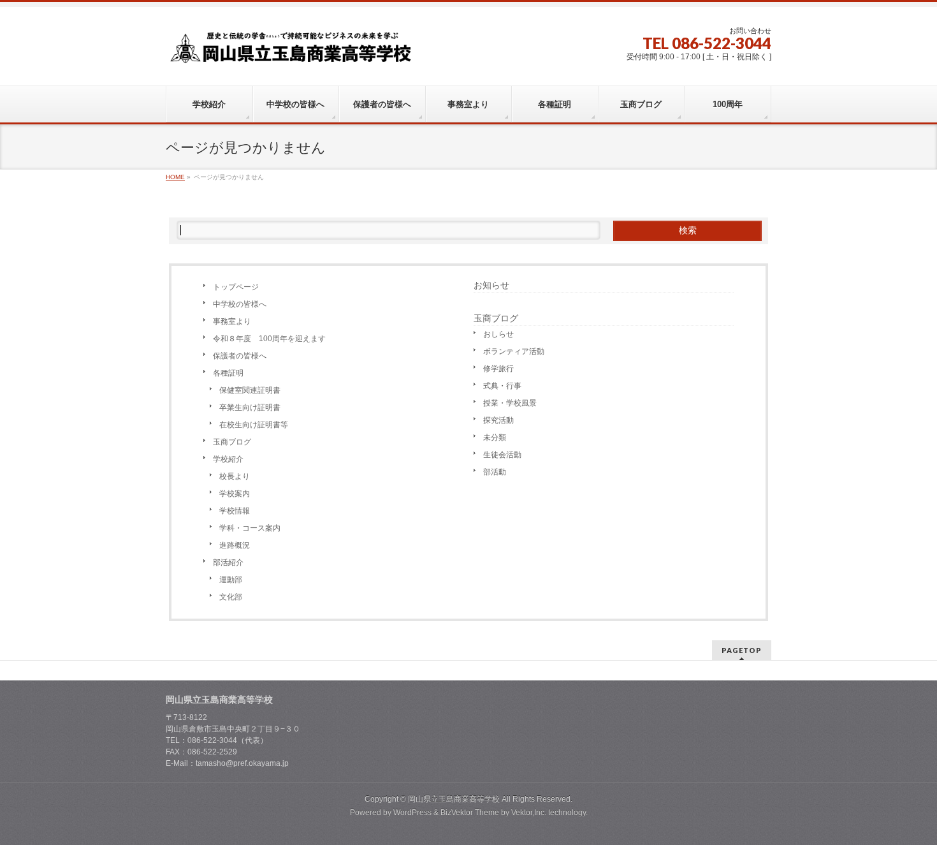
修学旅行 (498, 368)
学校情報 (234, 510)
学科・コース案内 (249, 528)
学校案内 (234, 493)
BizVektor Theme (469, 812)
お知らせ (491, 285)
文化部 (230, 596)
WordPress (412, 812)
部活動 (494, 471)
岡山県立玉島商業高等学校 (454, 799)
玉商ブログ (232, 441)
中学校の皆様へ (239, 304)
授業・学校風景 (510, 403)
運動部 (230, 579)
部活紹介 (228, 562)
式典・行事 (502, 385)
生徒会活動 (502, 454)
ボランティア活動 (513, 351)
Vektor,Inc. (528, 812)
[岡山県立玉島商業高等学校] (291, 52)
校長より (234, 476)
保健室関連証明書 (249, 390)
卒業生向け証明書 (249, 407)
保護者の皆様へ (239, 355)
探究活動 (498, 420)
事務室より (232, 321)
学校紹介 (228, 459)
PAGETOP (742, 650)
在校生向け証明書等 (253, 424)
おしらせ (498, 334)
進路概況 (234, 545)
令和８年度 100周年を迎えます (269, 338)
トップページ (236, 287)
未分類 (494, 437)
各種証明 (228, 373)
